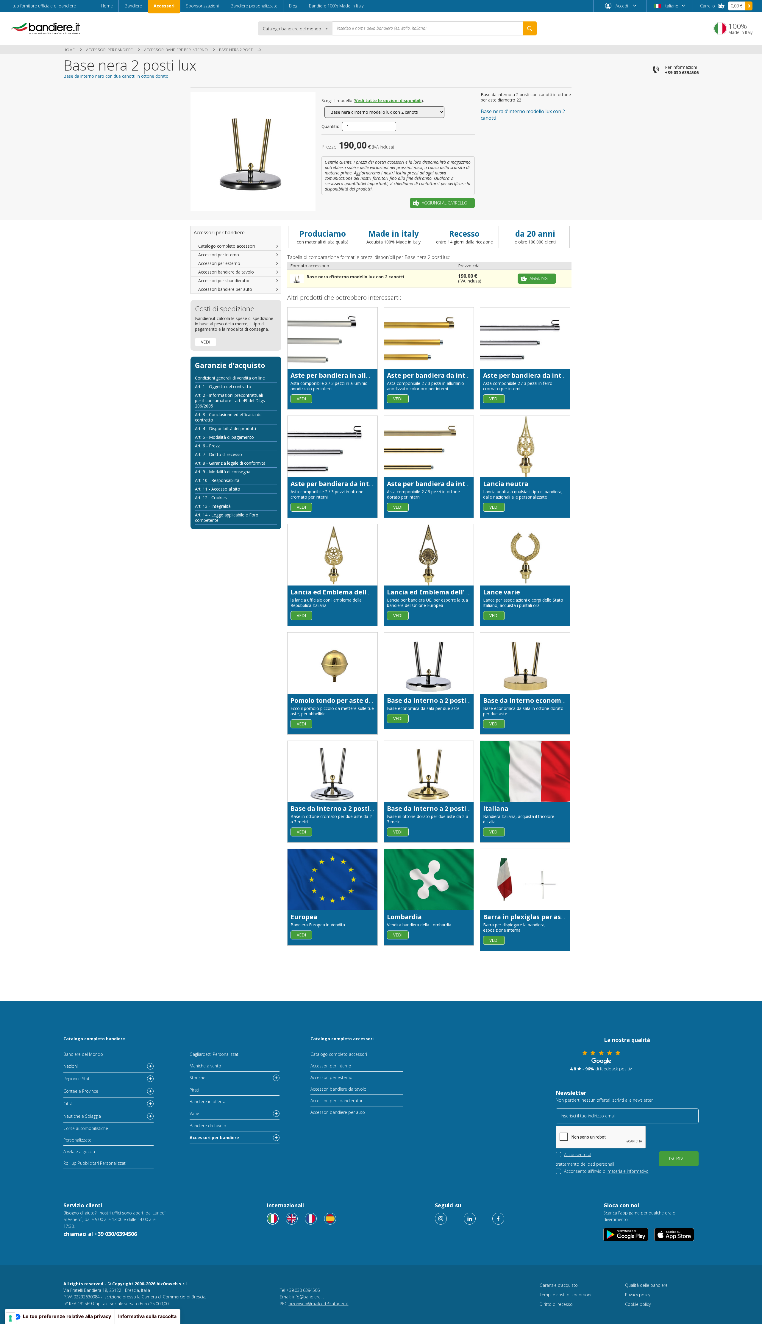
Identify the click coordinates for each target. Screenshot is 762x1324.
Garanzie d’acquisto (559, 1285)
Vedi (205, 342)
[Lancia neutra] (525, 446)
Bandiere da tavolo (208, 1125)
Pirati (194, 1090)
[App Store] (674, 1234)
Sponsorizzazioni (202, 6)
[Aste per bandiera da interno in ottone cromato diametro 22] (332, 446)
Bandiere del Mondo (83, 1054)
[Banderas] (330, 1219)
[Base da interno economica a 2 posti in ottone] (525, 663)
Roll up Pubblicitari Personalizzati (95, 1163)
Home (107, 6)
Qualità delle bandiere (646, 1285)
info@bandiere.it (308, 1297)
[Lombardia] (429, 879)
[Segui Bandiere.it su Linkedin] (470, 1219)
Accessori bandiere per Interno (176, 49)
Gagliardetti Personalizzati (214, 1054)
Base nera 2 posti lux (240, 49)
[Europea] (332, 879)
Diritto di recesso (556, 1304)
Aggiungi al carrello (444, 203)
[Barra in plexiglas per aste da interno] (525, 879)
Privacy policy (637, 1295)
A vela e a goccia (79, 1151)
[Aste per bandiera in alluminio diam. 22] (332, 338)
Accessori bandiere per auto (225, 289)
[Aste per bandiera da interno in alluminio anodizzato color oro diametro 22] (429, 338)
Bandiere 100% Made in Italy (336, 6)
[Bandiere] (273, 1219)
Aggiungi (539, 278)
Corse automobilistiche (85, 1128)
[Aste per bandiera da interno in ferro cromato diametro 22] (525, 338)
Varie (194, 1113)
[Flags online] (292, 1219)
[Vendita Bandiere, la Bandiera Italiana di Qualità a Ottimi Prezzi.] (45, 28)
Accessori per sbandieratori (224, 280)
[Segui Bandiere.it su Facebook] (498, 1219)
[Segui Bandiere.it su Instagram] (441, 1219)
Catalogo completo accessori (226, 246)
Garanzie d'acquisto (230, 365)
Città (67, 1103)
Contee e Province (80, 1091)
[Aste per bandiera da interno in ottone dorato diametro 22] (429, 446)
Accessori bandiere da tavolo (226, 272)
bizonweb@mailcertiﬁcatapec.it (318, 1303)
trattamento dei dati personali (585, 1164)
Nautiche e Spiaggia (82, 1116)
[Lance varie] (525, 555)
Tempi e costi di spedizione (566, 1295)
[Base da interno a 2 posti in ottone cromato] (332, 771)
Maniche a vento (205, 1066)
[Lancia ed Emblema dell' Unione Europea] (429, 555)
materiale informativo (628, 1171)
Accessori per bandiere (109, 49)
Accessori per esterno (219, 263)
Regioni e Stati (76, 1078)
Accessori (164, 6)
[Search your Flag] (530, 28)
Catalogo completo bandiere (94, 1039)
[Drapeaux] (311, 1219)
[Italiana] (525, 771)
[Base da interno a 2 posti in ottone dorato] (429, 771)
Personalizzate (77, 1140)
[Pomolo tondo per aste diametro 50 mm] (332, 663)
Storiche (197, 1078)
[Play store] (625, 1234)
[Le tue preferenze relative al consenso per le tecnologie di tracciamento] (10, 1318)
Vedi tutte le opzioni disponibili (388, 100)
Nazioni (70, 1066)
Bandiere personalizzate (254, 6)
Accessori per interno (218, 254)
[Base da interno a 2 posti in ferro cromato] (429, 663)
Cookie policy (638, 1304)
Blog (293, 6)
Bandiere (133, 6)
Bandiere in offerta (207, 1101)
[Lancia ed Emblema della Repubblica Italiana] (332, 555)
